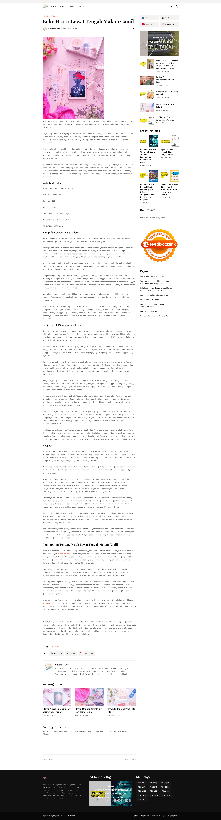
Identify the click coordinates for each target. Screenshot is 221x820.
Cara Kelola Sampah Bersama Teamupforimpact (152, 305)
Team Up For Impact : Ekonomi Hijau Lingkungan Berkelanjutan (154, 282)
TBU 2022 (165, 791)
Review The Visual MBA (149, 311)
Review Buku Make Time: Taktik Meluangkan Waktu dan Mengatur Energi (169, 189)
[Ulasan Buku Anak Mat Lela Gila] (121, 697)
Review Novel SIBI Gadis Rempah (167, 93)
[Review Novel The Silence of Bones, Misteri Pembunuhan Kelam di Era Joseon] (149, 141)
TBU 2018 (153, 787)
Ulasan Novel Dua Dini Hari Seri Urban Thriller (57, 710)
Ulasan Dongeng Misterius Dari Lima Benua (88, 710)
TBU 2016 (165, 783)
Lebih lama (129, 760)
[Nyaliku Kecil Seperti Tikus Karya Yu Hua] (147, 120)
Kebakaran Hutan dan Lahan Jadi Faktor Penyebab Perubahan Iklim (156, 289)
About (62, 6)
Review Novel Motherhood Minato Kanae (165, 79)
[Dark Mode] (172, 6)
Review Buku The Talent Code (151, 300)
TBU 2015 (153, 783)
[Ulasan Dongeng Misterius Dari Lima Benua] (89, 697)
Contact (81, 6)
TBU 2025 (166, 795)
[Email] (86, 653)
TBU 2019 (165, 787)
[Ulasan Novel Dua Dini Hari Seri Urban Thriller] (57, 697)
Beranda (46, 16)
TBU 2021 (55, 16)
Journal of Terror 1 (64, 554)
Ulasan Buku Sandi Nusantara (152, 276)
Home (53, 6)
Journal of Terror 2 (50, 603)
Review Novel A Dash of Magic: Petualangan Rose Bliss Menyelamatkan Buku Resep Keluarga (148, 192)
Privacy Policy (158, 816)
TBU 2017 (141, 787)
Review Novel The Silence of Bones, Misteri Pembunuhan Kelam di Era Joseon (148, 156)
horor (55, 121)
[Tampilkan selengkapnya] (92, 653)
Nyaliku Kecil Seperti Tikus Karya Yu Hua (165, 118)
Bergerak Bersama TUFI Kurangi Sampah (156, 316)
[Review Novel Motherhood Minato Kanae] (147, 80)
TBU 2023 (142, 795)
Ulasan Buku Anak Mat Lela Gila (121, 710)
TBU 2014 (141, 783)
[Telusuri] (176, 6)
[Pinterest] (80, 653)
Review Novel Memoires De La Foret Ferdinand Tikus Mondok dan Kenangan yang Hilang (167, 64)
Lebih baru (48, 760)
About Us (145, 816)
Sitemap (71, 6)
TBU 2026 (142, 799)
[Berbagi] (134, 28)
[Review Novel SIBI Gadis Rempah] (147, 94)
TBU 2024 (154, 795)
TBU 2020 (142, 791)
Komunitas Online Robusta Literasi (154, 295)
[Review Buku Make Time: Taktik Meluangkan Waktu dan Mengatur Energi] (170, 176)
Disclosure (173, 816)
